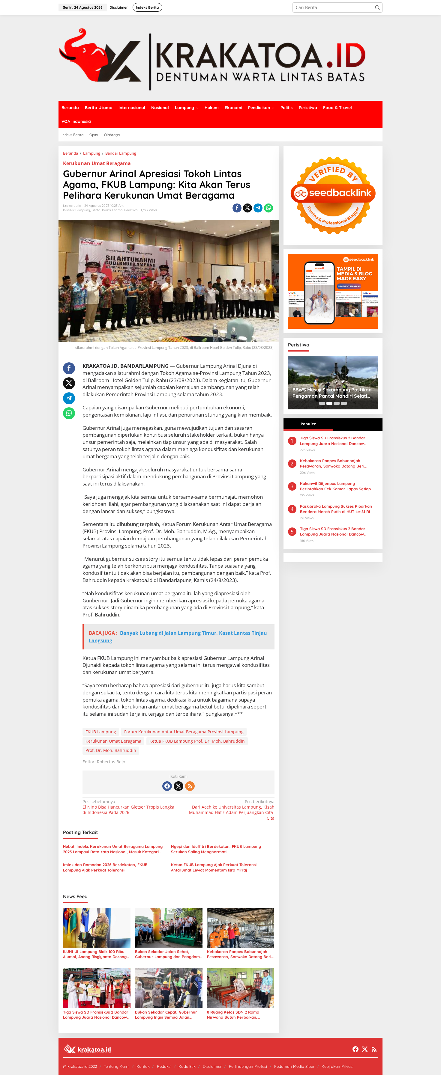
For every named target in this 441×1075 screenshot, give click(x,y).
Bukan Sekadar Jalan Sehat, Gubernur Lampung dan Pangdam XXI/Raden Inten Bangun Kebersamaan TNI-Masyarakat (167, 954)
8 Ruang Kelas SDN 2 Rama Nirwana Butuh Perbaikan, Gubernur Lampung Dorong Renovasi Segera (233, 1015)
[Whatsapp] (268, 207)
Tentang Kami (116, 1066)
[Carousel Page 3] (337, 403)
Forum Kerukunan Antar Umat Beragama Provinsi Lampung (184, 732)
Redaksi (164, 1066)
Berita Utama (112, 210)
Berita (96, 210)
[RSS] (190, 786)
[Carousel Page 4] (344, 403)
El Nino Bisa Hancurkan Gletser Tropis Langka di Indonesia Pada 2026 (128, 807)
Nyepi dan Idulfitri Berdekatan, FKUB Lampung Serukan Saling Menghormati (216, 849)
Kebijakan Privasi (337, 1066)
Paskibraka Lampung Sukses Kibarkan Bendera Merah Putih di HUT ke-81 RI (336, 509)
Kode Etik (187, 1066)
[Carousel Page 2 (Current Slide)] (329, 403)
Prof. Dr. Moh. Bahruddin (111, 750)
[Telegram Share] (258, 207)
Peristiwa (131, 210)
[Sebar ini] (237, 207)
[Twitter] (178, 786)
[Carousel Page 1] (322, 403)
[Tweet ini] (247, 207)
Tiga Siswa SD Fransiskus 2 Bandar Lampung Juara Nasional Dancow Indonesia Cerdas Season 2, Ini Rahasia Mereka (95, 1015)
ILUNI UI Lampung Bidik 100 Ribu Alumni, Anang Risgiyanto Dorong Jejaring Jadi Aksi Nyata (95, 954)
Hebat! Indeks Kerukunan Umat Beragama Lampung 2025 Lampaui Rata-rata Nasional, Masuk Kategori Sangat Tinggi (113, 849)
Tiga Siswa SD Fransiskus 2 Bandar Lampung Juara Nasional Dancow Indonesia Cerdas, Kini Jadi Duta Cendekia (332, 531)
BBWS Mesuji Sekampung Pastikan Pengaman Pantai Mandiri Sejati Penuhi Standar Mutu (332, 393)
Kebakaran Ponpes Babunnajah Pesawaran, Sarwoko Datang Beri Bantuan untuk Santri (239, 954)
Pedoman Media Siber (294, 1066)
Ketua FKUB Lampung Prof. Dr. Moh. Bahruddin (197, 741)
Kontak (143, 1066)
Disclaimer (212, 1066)
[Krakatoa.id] (220, 57)
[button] (377, 7)
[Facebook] (167, 786)
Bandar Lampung (76, 210)
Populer (308, 423)
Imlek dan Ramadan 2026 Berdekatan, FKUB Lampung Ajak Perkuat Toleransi (105, 867)
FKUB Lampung (101, 732)
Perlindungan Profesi (248, 1066)
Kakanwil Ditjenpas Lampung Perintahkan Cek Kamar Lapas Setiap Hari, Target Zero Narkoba (335, 486)
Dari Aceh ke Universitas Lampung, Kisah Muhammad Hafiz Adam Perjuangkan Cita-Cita (231, 810)
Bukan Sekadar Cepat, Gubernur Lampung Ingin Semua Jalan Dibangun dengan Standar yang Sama (166, 1015)
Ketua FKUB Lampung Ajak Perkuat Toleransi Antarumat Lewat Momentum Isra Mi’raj (213, 867)
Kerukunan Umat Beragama (97, 163)
